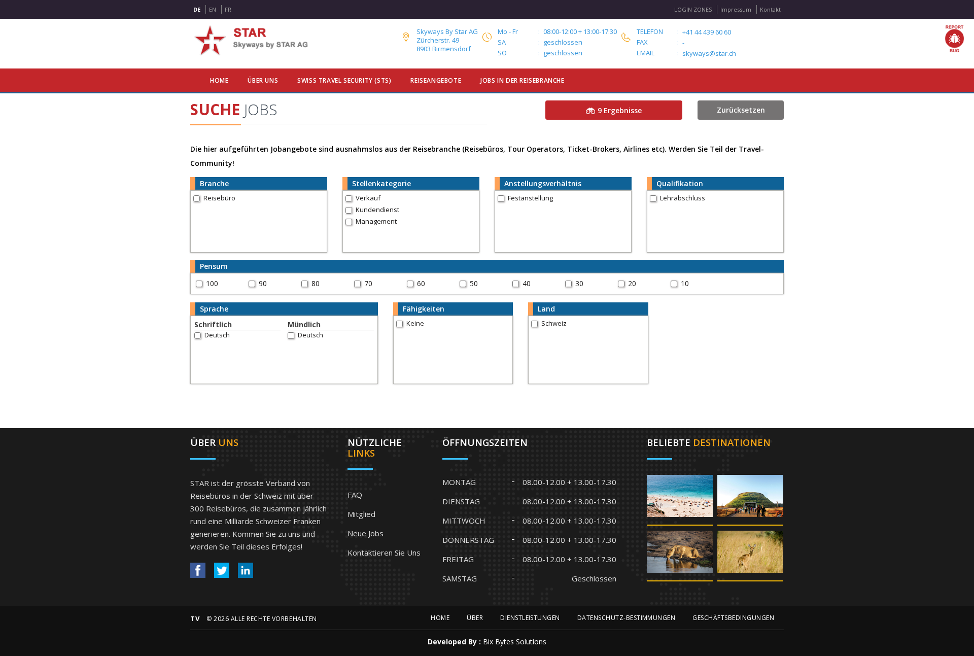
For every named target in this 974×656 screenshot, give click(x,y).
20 (632, 283)
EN (212, 9)
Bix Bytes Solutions (514, 641)
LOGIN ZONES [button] (693, 9)
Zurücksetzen (741, 110)
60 (421, 283)
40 (527, 283)
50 (474, 283)
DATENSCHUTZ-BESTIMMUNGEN (626, 617)
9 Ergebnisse (620, 110)
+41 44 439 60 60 (706, 32)
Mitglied (361, 514)
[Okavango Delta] (750, 555)
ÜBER (475, 617)
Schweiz (554, 323)
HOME (440, 617)
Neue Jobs (365, 533)
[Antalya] (680, 499)
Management (376, 221)
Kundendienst (377, 209)
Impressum (735, 9)
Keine (415, 323)
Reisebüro (219, 197)
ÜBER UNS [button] (263, 80)
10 (685, 283)
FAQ (354, 495)
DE (196, 9)
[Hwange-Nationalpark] (680, 555)
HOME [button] (219, 80)
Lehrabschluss (682, 197)
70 (368, 283)
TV (194, 618)
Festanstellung (530, 197)
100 (212, 283)
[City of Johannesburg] (750, 499)
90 (263, 283)
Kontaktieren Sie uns (384, 552)
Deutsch (217, 334)
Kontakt (770, 9)
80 (315, 283)
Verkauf (368, 197)
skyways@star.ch (709, 53)
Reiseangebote (435, 80)
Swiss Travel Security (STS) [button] (344, 80)
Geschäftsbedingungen (733, 617)
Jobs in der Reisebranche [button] (522, 80)
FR (228, 9)
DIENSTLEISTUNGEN (530, 617)
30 (579, 283)
